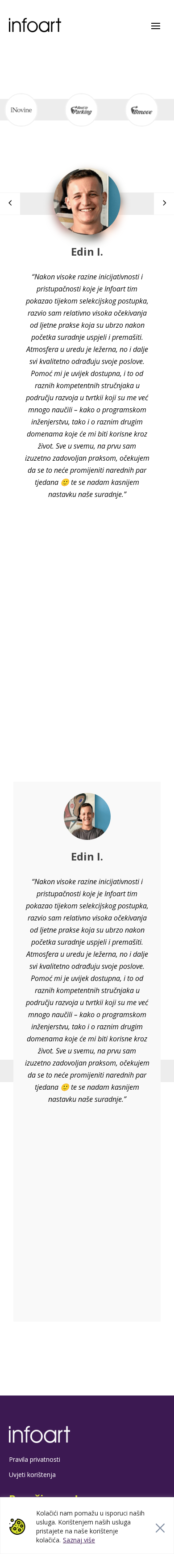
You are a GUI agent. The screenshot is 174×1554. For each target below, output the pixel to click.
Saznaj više (79, 1540)
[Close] (160, 1528)
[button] (164, 204)
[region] (87, 1525)
